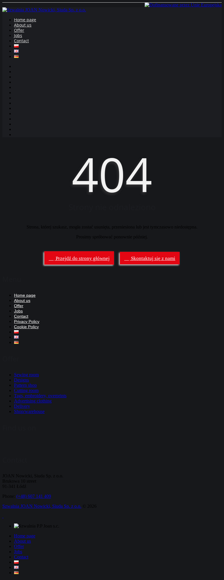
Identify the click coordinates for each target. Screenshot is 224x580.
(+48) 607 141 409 (33, 496)
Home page (25, 19)
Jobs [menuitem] (18, 551)
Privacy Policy (26, 321)
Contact (21, 40)
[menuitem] (16, 562)
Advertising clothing (33, 400)
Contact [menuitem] (21, 556)
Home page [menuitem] (24, 535)
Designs (21, 379)
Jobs (18, 35)
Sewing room (26, 374)
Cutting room (26, 390)
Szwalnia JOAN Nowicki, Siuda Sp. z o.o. (41, 506)
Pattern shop (25, 385)
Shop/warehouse (29, 411)
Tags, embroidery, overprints (40, 395)
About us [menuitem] (22, 541)
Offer (19, 30)
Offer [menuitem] (19, 546)
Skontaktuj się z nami (152, 258)
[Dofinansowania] (183, 4)
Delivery (22, 406)
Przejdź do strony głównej (82, 258)
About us (23, 25)
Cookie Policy (26, 326)
